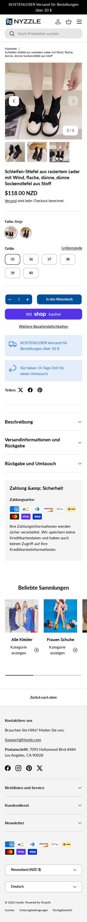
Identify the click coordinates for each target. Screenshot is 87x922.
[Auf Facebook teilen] (30, 390)
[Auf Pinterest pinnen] (40, 390)
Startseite (11, 48)
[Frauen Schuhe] (60, 616)
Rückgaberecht (62, 910)
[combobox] (43, 33)
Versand (11, 201)
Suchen (9, 910)
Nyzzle (19, 902)
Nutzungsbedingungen (33, 910)
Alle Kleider (21, 639)
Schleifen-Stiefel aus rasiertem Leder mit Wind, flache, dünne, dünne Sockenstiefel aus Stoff (39, 54)
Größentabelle (71, 248)
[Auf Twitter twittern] (20, 390)
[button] (68, 21)
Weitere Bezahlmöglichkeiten (43, 326)
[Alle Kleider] (21, 616)
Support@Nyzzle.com (23, 739)
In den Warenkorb (59, 299)
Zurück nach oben (43, 697)
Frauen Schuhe (60, 639)
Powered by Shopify (38, 902)
